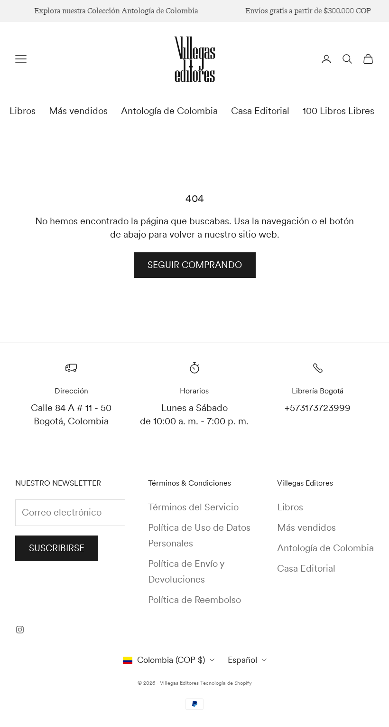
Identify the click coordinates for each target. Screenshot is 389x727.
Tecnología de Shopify (226, 682)
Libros (22, 110)
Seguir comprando (195, 264)
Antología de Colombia (169, 110)
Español (242, 660)
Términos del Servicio (193, 507)
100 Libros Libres (338, 110)
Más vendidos (78, 110)
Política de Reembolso (194, 599)
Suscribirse (56, 548)
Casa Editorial (260, 110)
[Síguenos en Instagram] (20, 629)
